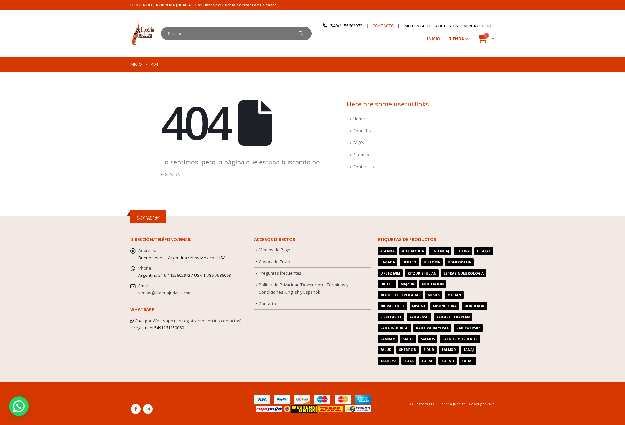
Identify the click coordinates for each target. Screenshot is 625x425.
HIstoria (432, 262)
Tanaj (468, 349)
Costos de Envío (274, 261)
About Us (362, 131)
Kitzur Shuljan (422, 273)
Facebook (136, 409)
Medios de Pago (274, 250)
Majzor (407, 284)
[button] (19, 406)
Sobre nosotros (478, 25)
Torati (447, 361)
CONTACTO (383, 26)
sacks (408, 339)
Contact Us (363, 167)
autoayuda (413, 251)
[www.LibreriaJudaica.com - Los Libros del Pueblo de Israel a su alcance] (143, 33)
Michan (454, 295)
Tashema (388, 361)
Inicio (433, 39)
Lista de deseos (442, 25)
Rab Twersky (468, 328)
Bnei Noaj (440, 251)
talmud (448, 349)
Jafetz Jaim (390, 273)
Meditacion (433, 284)
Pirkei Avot (391, 317)
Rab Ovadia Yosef (432, 328)
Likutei (386, 284)
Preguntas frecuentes (280, 273)
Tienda (456, 39)
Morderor (474, 306)
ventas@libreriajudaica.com (165, 293)
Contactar (148, 217)
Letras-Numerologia (464, 273)
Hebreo (409, 262)
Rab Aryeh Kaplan (453, 317)
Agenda (387, 251)
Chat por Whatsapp (154, 321)
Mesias (434, 295)
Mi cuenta (414, 25)
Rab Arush (419, 317)
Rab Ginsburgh (394, 328)
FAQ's (358, 143)
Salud (386, 349)
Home (359, 118)
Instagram (148, 409)
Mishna (418, 306)
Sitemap (361, 155)
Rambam (387, 339)
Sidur (429, 349)
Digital (484, 251)
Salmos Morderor (460, 339)
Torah (427, 361)
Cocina (463, 251)
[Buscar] (301, 33)
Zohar (467, 361)
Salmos (428, 339)
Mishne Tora (445, 306)
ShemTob (407, 349)
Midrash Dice (392, 306)
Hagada (387, 262)
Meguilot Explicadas (400, 295)
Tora (409, 361)
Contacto (267, 303)
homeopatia (459, 262)
